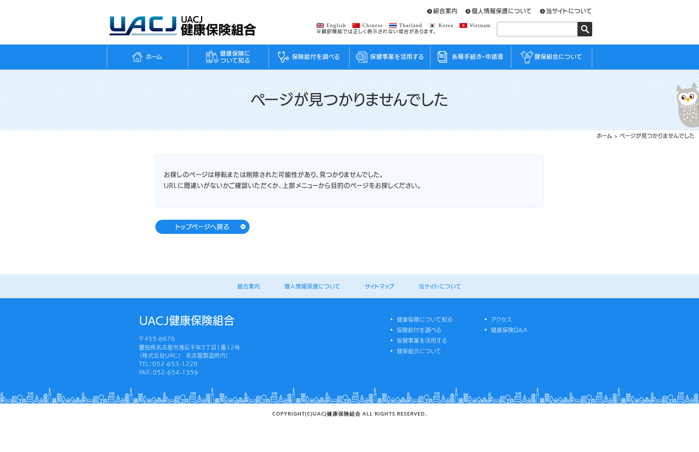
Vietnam (480, 25)
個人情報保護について (502, 11)
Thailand (410, 25)
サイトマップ (379, 286)
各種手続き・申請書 (478, 56)
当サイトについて (569, 11)
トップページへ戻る (202, 227)
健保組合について (558, 56)
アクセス (501, 319)
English (336, 25)
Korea (445, 25)
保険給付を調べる (316, 56)
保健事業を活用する (397, 56)
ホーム (154, 56)
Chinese (372, 25)
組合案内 (445, 11)
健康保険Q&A (509, 330)
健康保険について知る (235, 57)
